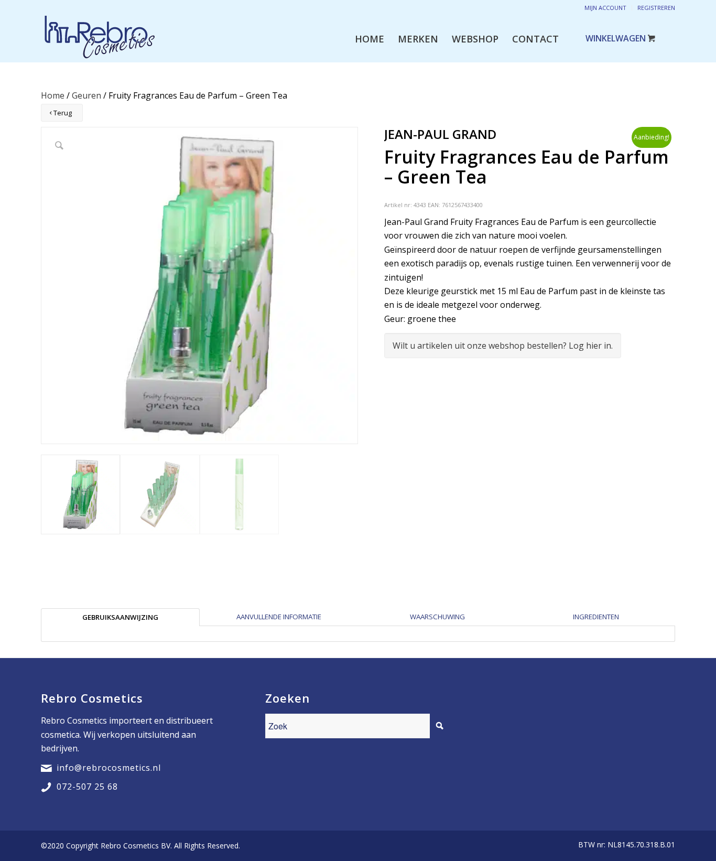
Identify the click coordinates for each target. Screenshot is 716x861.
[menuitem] (369, 38)
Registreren (656, 8)
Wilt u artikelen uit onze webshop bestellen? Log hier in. (503, 345)
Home (52, 95)
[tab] (120, 617)
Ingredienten (596, 616)
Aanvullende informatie (278, 616)
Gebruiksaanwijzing (120, 617)
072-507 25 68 (87, 786)
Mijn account (605, 8)
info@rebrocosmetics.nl (109, 767)
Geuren (86, 95)
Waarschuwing (437, 616)
